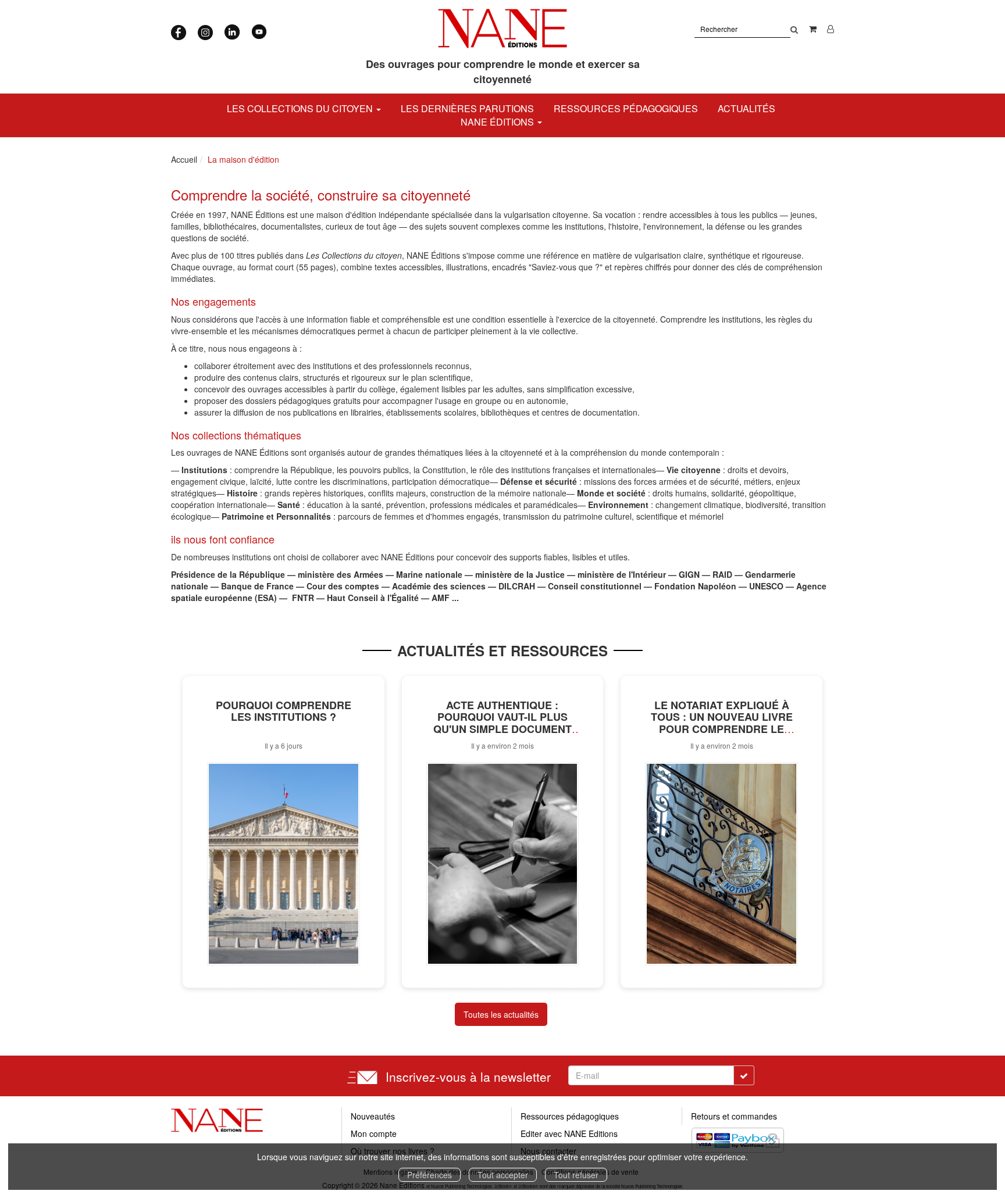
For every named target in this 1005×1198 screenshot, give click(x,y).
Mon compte (374, 1133)
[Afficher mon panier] (813, 28)
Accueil (184, 159)
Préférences (429, 1175)
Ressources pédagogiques (626, 108)
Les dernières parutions (467, 108)
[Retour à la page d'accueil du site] (502, 28)
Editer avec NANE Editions (569, 1133)
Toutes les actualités (501, 1014)
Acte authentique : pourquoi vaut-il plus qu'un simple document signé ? (502, 723)
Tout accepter (502, 1175)
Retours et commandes (734, 1116)
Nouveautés (373, 1116)
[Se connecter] (830, 28)
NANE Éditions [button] (498, 121)
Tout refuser (576, 1175)
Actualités (746, 108)
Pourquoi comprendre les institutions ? (283, 711)
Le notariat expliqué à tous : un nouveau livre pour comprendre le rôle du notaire (722, 723)
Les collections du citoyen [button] (301, 108)
